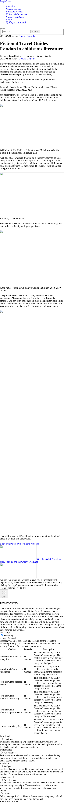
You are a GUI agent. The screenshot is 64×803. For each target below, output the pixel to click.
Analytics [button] (4, 763)
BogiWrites (5, 1)
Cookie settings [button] (8, 588)
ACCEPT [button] (21, 588)
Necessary (8, 635)
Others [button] (3, 790)
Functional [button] (5, 736)
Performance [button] (6, 749)
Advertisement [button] (7, 777)
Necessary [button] (5, 632)
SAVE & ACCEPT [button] (9, 801)
